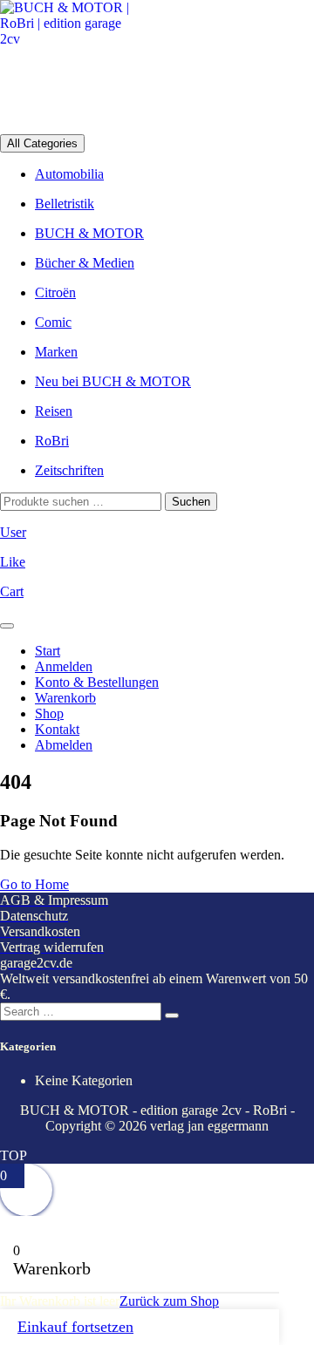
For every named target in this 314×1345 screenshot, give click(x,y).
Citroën (55, 292)
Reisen (53, 411)
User (13, 532)
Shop (49, 713)
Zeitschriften (69, 470)
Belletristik (64, 203)
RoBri (52, 440)
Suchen (191, 501)
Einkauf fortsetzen (75, 1326)
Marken (56, 351)
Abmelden (63, 744)
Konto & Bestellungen (97, 682)
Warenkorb (65, 697)
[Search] (172, 1015)
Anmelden (63, 666)
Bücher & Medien (84, 262)
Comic (53, 322)
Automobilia (69, 173)
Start (47, 650)
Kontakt (57, 729)
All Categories (42, 143)
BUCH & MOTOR (89, 233)
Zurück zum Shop (169, 1301)
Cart (12, 591)
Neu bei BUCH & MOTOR (113, 381)
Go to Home (34, 884)
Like (12, 561)
